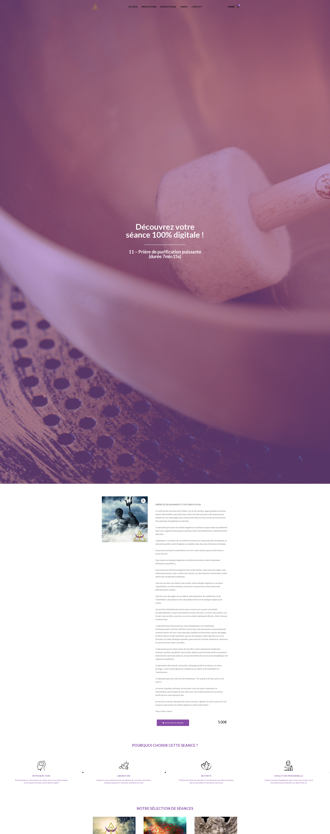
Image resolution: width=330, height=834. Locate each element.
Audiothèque (168, 7)
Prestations (149, 7)
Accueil (133, 7)
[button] (143, 500)
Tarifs (184, 7)
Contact (197, 7)
